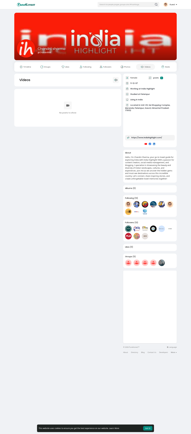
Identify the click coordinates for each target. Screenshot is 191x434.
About (125, 352)
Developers (163, 352)
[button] (128, 4)
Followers (129, 222)
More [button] (173, 352)
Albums (128, 188)
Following (129, 198)
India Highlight (148, 88)
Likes (127, 247)
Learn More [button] (114, 428)
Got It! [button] (147, 428)
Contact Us (152, 352)
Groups (128, 257)
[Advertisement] (150, 289)
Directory (134, 352)
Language (173, 347)
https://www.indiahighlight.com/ (146, 137)
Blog (143, 352)
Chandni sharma (51, 49)
